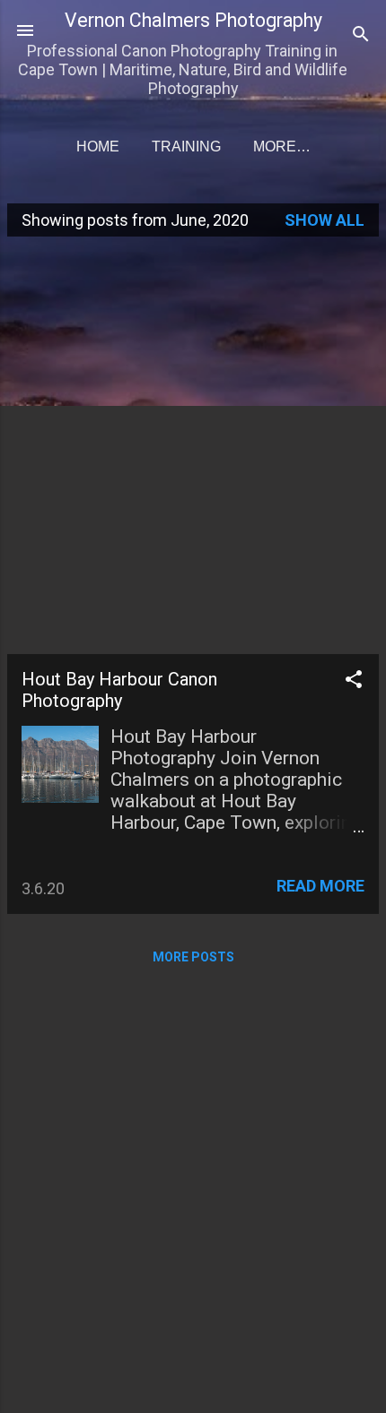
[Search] (361, 36)
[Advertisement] (193, 443)
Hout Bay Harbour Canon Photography (119, 689)
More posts (193, 957)
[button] (353, 681)
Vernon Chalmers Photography (193, 20)
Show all (324, 220)
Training (186, 146)
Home (97, 146)
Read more (320, 885)
